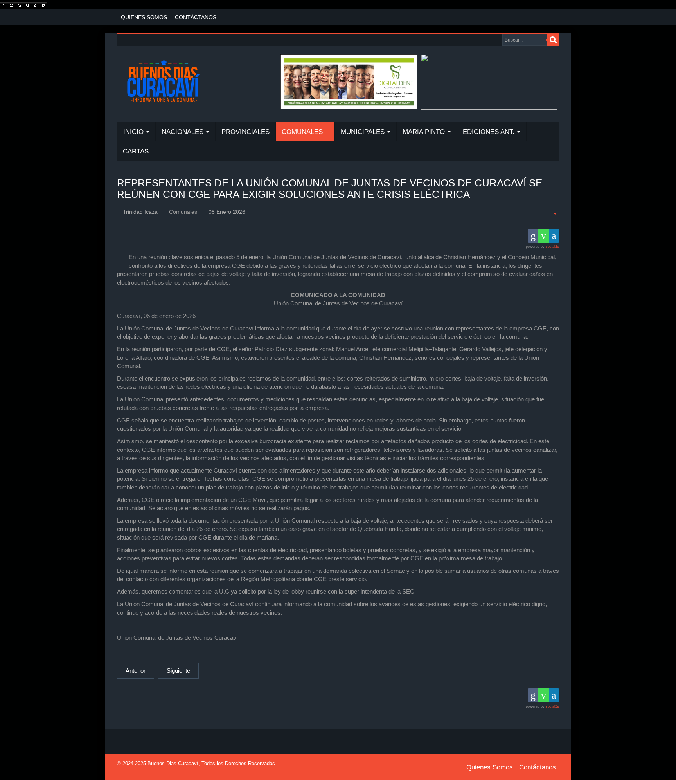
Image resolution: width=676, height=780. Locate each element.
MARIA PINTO (425, 131)
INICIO (134, 131)
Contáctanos (195, 17)
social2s (552, 247)
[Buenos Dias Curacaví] (163, 82)
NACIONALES (183, 131)
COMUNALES (303, 131)
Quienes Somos (144, 17)
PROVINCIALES (245, 131)
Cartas (136, 151)
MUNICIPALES (364, 131)
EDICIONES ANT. (489, 131)
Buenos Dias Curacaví (172, 763)
